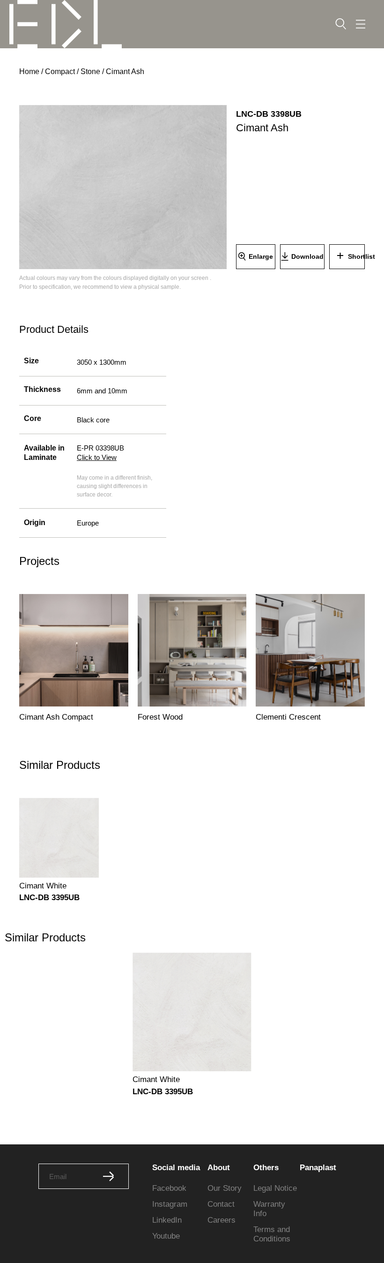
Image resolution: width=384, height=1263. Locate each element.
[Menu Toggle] (360, 24)
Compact (60, 71)
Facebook (169, 1188)
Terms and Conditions (271, 1234)
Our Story (224, 1188)
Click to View (97, 457)
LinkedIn (167, 1220)
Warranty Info (269, 1209)
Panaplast (318, 1167)
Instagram (169, 1204)
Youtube (166, 1236)
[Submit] (109, 1176)
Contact (221, 1204)
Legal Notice (275, 1188)
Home (29, 71)
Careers (221, 1220)
